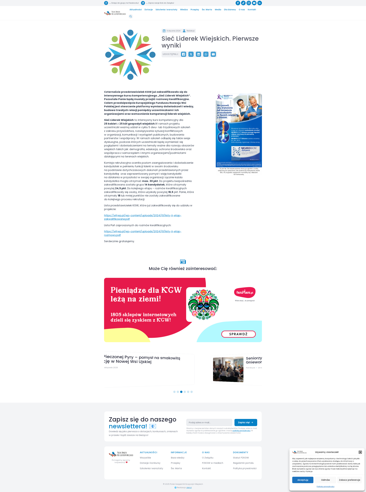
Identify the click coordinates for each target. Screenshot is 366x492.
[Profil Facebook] (238, 3)
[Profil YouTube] (254, 3)
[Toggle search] (130, 16)
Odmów (325, 479)
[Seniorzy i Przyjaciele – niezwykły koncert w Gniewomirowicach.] (126, 369)
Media (218, 9)
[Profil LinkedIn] (259, 3)
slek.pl (189, 487)
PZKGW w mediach (212, 463)
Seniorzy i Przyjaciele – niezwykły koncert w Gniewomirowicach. (192, 359)
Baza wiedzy (177, 457)
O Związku (207, 457)
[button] (360, 452)
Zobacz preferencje (349, 479)
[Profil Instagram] (248, 3)
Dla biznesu (230, 9)
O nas (242, 9)
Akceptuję (302, 479)
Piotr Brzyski (153, 367)
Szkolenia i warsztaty (166, 9)
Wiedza (184, 9)
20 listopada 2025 (169, 367)
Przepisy (195, 9)
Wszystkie (145, 457)
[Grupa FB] (106, 3)
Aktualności (136, 9)
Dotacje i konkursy (150, 463)
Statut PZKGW (241, 457)
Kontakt (252, 9)
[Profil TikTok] (243, 3)
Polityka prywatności (325, 486)
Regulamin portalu (243, 463)
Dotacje (149, 9)
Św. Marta (207, 9)
